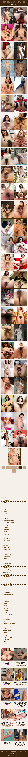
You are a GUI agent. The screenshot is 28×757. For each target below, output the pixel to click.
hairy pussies (5, 605)
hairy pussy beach (7, 518)
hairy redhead (5, 610)
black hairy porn (6, 525)
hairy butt (4, 531)
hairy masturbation (7, 585)
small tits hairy (6, 619)
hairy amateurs (6, 500)
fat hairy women (6, 552)
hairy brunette (5, 529)
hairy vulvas (5, 641)
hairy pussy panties (7, 603)
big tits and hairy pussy (8, 522)
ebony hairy (5, 545)
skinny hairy (5, 617)
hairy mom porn (6, 592)
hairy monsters (6, 567)
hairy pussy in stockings (8, 623)
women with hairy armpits (9, 504)
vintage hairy (5, 639)
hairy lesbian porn (7, 583)
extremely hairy (6, 549)
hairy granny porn (7, 563)
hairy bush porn (6, 565)
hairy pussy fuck (6, 554)
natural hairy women (7, 594)
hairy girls (4, 558)
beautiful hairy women (8, 520)
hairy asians (5, 507)
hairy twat (4, 628)
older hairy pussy (6, 599)
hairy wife (4, 644)
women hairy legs (7, 581)
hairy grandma (6, 561)
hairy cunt (4, 543)
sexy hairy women (7, 614)
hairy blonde (5, 527)
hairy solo (4, 621)
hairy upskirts (5, 632)
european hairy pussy (8, 547)
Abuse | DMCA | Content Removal (9, 751)
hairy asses (5, 509)
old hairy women (6, 596)
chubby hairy (5, 534)
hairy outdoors (6, 601)
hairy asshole (5, 511)
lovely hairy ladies (7, 578)
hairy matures (5, 587)
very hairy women (7, 637)
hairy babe (5, 513)
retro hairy (4, 612)
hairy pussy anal (6, 502)
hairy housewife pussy (8, 574)
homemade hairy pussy (8, 570)
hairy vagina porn (6, 635)
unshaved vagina (6, 630)
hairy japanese (6, 576)
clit (2, 536)
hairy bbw (4, 516)
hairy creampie (6, 540)
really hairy (5, 608)
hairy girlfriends (6, 556)
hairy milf (4, 590)
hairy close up (6, 538)
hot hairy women (6, 572)
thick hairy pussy (6, 626)
